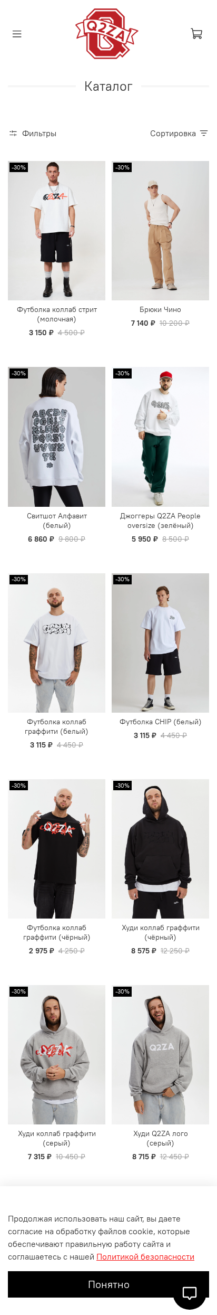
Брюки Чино (160, 309)
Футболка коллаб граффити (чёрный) (57, 932)
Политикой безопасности (145, 1256)
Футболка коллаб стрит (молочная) (57, 314)
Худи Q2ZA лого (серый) (160, 1138)
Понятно (109, 1284)
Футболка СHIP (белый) (161, 721)
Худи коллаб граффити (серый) (57, 1138)
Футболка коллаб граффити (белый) (56, 726)
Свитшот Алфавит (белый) (57, 520)
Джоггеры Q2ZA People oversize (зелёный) (160, 520)
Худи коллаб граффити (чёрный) (161, 932)
